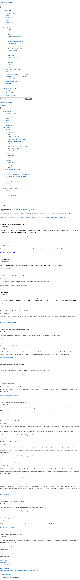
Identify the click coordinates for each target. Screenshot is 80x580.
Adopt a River (9, 71)
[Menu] (0, 7)
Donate (8, 90)
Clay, (10, 217)
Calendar (11, 55)
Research (11, 32)
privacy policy (8, 574)
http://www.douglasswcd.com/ (7, 339)
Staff (7, 18)
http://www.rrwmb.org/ (5, 494)
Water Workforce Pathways (16, 41)
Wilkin (65, 217)
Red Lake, (51, 217)
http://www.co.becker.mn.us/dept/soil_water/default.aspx (14, 236)
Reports (11, 67)
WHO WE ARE (7, 11)
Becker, (2, 217)
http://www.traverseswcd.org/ (7, 527)
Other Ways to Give (11, 95)
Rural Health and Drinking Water (17, 39)
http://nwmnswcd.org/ (5, 413)
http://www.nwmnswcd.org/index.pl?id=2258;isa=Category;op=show (17, 435)
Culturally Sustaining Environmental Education (18, 74)
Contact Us (9, 25)
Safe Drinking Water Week (13, 78)
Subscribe (2, 2)
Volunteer (8, 83)
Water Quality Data (26, 210)
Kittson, (28, 217)
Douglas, (20, 217)
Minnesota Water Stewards (16, 36)
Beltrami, (6, 217)
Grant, (24, 217)
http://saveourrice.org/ (5, 268)
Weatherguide (9, 2)
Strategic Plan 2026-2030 (15, 48)
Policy (10, 34)
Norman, (43, 217)
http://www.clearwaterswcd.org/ (8, 322)
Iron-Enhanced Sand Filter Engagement (16, 76)
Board (7, 20)
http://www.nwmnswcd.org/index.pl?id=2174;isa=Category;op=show (17, 456)
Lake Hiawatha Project (12, 81)
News (6, 549)
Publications (9, 60)
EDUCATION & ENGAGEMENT (11, 69)
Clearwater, (15, 217)
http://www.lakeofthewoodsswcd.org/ (9, 395)
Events (8, 53)
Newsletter (12, 62)
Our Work (8, 29)
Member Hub (9, 92)
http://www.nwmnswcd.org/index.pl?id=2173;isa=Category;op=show (17, 477)
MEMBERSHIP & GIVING (10, 88)
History (8, 15)
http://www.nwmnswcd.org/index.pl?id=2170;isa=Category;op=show (17, 511)
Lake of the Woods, (35, 217)
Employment (9, 22)
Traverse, (61, 217)
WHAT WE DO (7, 27)
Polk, (46, 217)
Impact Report (13, 50)
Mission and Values (11, 13)
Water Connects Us (14, 57)
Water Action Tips (10, 85)
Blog (10, 64)
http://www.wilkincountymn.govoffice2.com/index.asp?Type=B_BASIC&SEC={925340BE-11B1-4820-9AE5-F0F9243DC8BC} (32, 546)
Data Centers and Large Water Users (18, 46)
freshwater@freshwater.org (7, 553)
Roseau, (56, 217)
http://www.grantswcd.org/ (6, 357)
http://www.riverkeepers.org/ (7, 303)
